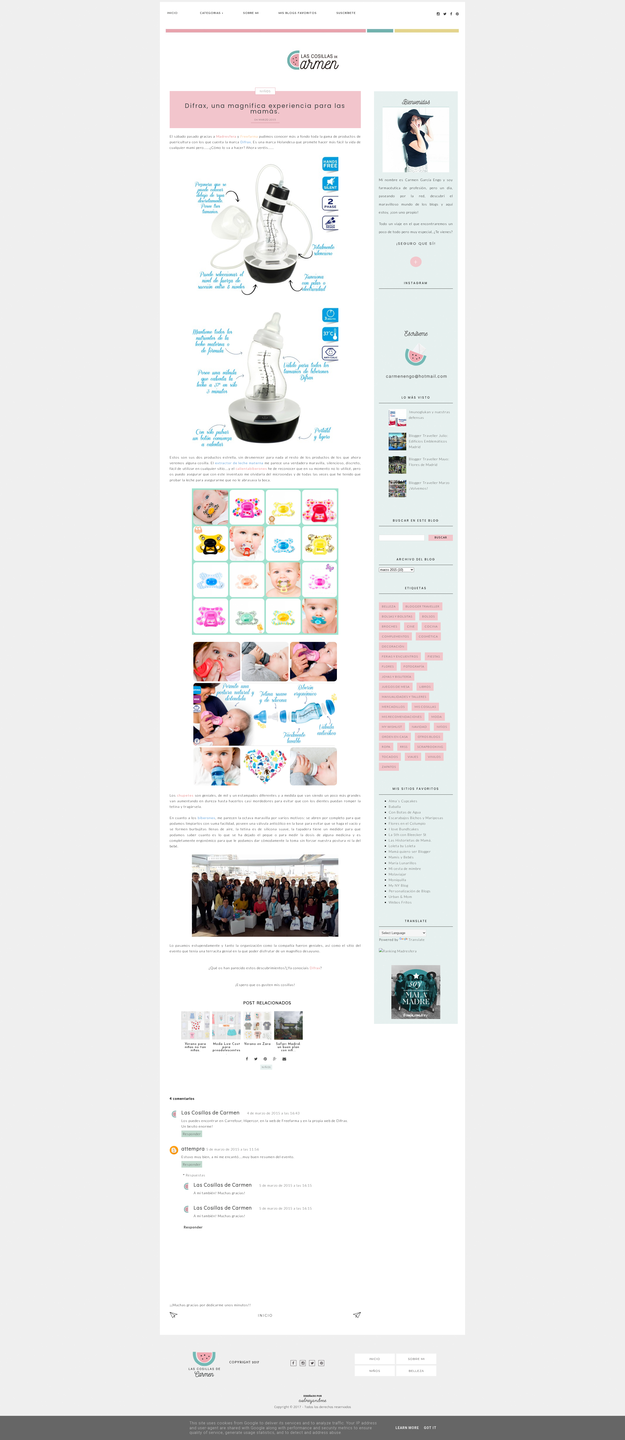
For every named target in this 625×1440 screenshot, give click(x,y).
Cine (411, 626)
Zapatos (389, 767)
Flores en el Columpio (407, 823)
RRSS (403, 747)
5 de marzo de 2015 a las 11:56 (232, 1149)
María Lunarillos (403, 863)
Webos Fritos (400, 902)
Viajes (413, 757)
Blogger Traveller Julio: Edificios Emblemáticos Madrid (428, 441)
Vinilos (434, 757)
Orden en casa (395, 737)
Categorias (210, 13)
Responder (192, 1134)
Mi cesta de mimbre (405, 868)
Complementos (395, 636)
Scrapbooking (430, 747)
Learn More (407, 1428)
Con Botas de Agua (405, 812)
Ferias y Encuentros (400, 656)
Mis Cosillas (425, 707)
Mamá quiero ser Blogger (410, 851)
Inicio (172, 13)
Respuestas (195, 1175)
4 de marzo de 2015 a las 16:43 (273, 1113)
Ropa (386, 747)
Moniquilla (397, 880)
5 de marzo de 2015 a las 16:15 (285, 1185)
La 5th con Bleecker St (408, 835)
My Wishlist (392, 727)
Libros (425, 687)
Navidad (419, 727)
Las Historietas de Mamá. (410, 840)
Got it (430, 1428)
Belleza (389, 606)
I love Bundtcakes (404, 829)
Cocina (431, 626)
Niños (265, 91)
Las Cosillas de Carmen (210, 1113)
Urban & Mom (400, 897)
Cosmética (428, 636)
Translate (416, 939)
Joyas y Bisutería (396, 677)
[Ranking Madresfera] (398, 951)
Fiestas (434, 656)
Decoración (393, 646)
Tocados (390, 757)
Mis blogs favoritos (298, 13)
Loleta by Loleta (402, 846)
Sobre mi (416, 1359)
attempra (193, 1149)
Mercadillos (393, 707)
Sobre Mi (251, 13)
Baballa (395, 806)
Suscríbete (346, 13)
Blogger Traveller (422, 606)
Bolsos (428, 616)
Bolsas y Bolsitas (397, 616)
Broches (389, 626)
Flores (388, 666)
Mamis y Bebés (401, 857)
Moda (436, 717)
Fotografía (414, 666)
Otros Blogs (429, 737)
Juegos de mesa (396, 687)
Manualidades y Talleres (404, 697)
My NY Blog (398, 885)
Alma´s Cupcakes (403, 801)
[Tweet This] (256, 1059)
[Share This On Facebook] (247, 1059)
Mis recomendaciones (402, 717)
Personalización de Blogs (410, 891)
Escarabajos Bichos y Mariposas (416, 818)
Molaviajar (397, 874)
